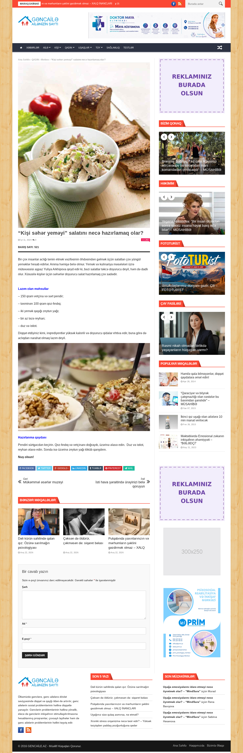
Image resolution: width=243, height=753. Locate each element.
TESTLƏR (128, 47)
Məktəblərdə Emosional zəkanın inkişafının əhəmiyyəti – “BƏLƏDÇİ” (202, 439)
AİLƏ (45, 47)
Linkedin (80, 468)
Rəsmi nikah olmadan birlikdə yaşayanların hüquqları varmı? (185, 348)
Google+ (63, 468)
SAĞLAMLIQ (113, 47)
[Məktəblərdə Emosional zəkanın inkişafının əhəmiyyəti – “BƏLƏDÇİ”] (168, 441)
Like (146, 240)
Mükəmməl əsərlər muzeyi (43, 480)
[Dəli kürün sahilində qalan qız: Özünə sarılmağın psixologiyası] (38, 521)
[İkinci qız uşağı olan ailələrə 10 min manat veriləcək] (168, 422)
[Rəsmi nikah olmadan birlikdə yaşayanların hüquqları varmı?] (192, 333)
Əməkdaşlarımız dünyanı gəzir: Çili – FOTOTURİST (190, 288)
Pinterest (114, 468)
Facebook (28, 468)
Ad (24, 623)
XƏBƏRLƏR (32, 47)
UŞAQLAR (83, 47)
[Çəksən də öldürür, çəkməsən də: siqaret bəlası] (84, 521)
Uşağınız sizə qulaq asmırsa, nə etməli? (109, 3)
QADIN (68, 47)
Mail (130, 468)
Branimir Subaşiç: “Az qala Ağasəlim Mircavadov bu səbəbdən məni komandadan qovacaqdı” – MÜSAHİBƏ (191, 165)
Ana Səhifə (24, 59)
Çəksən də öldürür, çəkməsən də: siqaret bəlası (119, 697)
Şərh (25, 587)
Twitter (46, 468)
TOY (98, 47)
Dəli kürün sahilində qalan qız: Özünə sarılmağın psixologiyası (36, 543)
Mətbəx (45, 59)
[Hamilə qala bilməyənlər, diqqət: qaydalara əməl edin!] (168, 379)
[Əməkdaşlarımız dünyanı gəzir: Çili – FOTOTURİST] (192, 273)
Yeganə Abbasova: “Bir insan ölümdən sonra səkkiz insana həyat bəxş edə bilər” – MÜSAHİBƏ (190, 225)
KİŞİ (56, 47)
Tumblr (96, 468)
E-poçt (26, 638)
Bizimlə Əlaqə (215, 745)
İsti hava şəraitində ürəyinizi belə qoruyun (120, 482)
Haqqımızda (196, 745)
